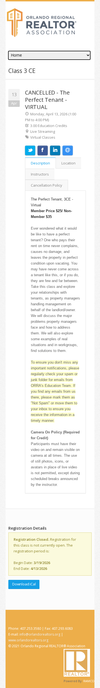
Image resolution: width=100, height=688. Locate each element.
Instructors (40, 174)
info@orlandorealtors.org (39, 634)
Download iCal (24, 584)
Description (40, 163)
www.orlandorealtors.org (28, 640)
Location (68, 163)
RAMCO (88, 681)
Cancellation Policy (46, 185)
